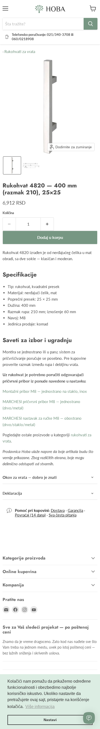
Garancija (75, 510)
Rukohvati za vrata (19, 51)
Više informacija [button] (40, 706)
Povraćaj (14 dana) (30, 515)
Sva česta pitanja (62, 515)
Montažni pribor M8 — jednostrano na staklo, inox (45, 391)
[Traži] (90, 24)
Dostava (58, 510)
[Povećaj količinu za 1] (47, 224)
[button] (12, 165)
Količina (8, 213)
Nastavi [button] (50, 720)
